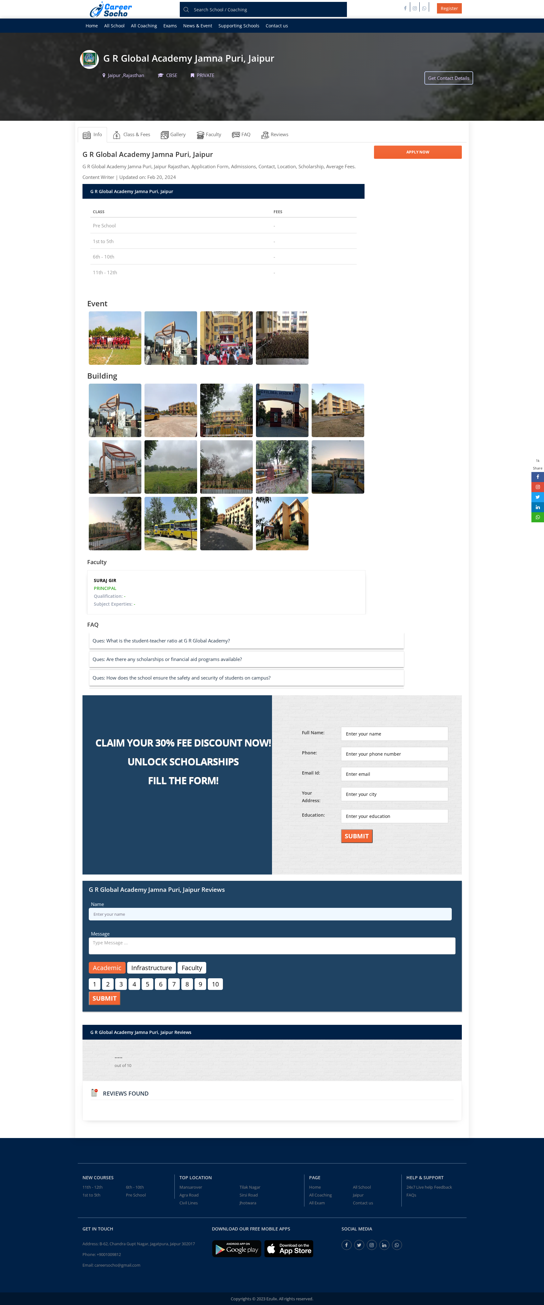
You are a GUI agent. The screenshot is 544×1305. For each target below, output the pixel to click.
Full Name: (313, 733)
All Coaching (144, 26)
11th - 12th (92, 1187)
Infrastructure (151, 967)
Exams (170, 26)
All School (114, 26)
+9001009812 (109, 1254)
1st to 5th (91, 1195)
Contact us (277, 26)
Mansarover (190, 1187)
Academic (107, 967)
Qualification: (110, 596)
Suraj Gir (105, 580)
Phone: (309, 753)
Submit (357, 836)
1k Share (537, 464)
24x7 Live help (419, 1187)
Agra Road (189, 1195)
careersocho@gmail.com (117, 1265)
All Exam (317, 1203)
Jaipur (358, 1195)
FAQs (411, 1195)
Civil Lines (188, 1203)
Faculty (192, 967)
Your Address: (311, 796)
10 (215, 984)
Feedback (443, 1187)
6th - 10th (135, 1187)
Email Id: (311, 773)
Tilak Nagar (250, 1187)
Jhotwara (248, 1203)
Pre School (136, 1195)
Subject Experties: (114, 604)
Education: (313, 815)
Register (449, 8)
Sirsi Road (249, 1195)
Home (92, 26)
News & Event (197, 26)
